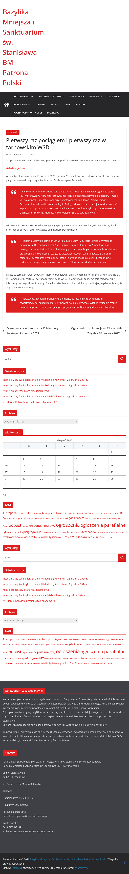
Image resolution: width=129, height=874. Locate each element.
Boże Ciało (67, 513)
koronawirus (103, 518)
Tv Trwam (19, 537)
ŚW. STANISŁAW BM (50, 96)
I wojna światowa (38, 518)
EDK (121, 513)
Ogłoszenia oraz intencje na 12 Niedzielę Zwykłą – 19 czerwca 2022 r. (32, 331)
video (27, 537)
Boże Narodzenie (80, 513)
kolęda (69, 518)
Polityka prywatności (27, 112)
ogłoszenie (8, 532)
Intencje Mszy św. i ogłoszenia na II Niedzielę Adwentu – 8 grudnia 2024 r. (44, 396)
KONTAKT (81, 104)
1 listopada (10, 513)
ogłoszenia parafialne (103, 525)
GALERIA (40, 104)
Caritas (91, 513)
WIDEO (54, 104)
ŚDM (67, 537)
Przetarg (53, 112)
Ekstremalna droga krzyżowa (16, 518)
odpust (15, 525)
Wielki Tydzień (49, 537)
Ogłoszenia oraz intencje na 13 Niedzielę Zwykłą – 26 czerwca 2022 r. (96, 331)
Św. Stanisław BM (95, 537)
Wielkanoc (35, 537)
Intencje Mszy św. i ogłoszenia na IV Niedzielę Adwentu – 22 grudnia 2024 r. (45, 379)
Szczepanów (88, 532)
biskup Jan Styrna (52, 513)
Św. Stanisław (78, 537)
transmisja (102, 532)
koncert (79, 518)
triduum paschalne (115, 532)
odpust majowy (44, 526)
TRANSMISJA (77, 96)
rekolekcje (48, 532)
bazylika (24, 513)
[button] (31, 96)
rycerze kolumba (62, 532)
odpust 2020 (27, 526)
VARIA (67, 104)
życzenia (107, 537)
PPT (41, 532)
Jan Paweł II (51, 518)
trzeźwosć (8, 537)
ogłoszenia (68, 524)
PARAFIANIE (20, 104)
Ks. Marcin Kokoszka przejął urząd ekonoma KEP (30, 402)
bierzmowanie (34, 513)
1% (18, 513)
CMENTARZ (114, 96)
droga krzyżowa (111, 513)
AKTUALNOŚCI (21, 96)
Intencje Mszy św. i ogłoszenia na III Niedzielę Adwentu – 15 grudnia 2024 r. (45, 385)
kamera (60, 518)
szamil (32, 154)
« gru (5, 494)
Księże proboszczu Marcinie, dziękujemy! (26, 390)
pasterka (18, 532)
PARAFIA (94, 96)
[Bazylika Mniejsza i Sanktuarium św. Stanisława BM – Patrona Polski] (7, 105)
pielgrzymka (31, 532)
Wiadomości (12, 132)
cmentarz (99, 513)
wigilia (61, 537)
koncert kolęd (90, 518)
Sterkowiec (75, 532)
